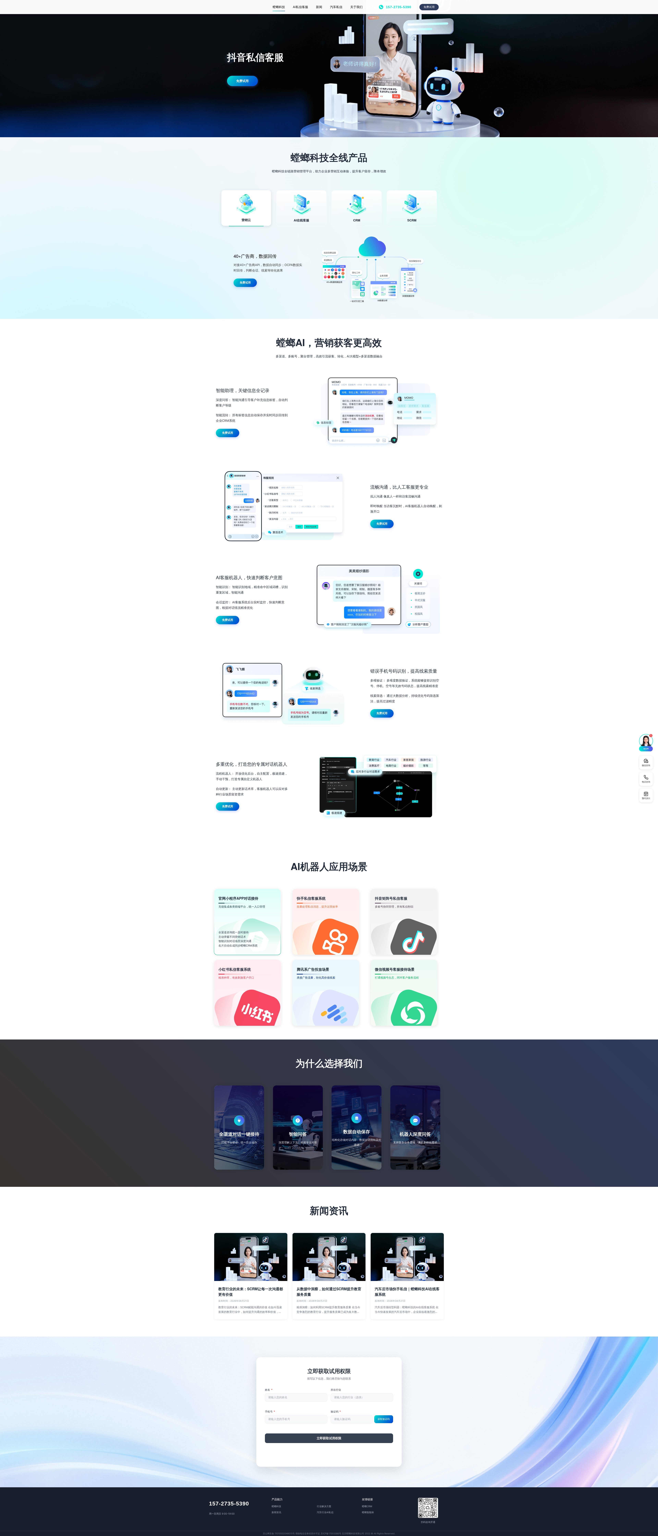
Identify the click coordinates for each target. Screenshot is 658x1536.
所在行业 (336, 1389)
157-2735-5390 (229, 1503)
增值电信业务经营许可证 (307, 1533)
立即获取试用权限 (329, 1438)
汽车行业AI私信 (325, 1512)
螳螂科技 (279, 7)
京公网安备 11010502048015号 (279, 1533)
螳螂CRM (367, 1506)
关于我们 (356, 7)
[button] (646, 742)
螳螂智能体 (368, 1512)
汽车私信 (336, 7)
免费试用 (429, 6)
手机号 (270, 1411)
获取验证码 (384, 1419)
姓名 (268, 1389)
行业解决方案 (324, 1506)
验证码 (336, 1411)
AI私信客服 (300, 7)
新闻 (319, 7)
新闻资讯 (276, 1512)
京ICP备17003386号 (331, 1533)
